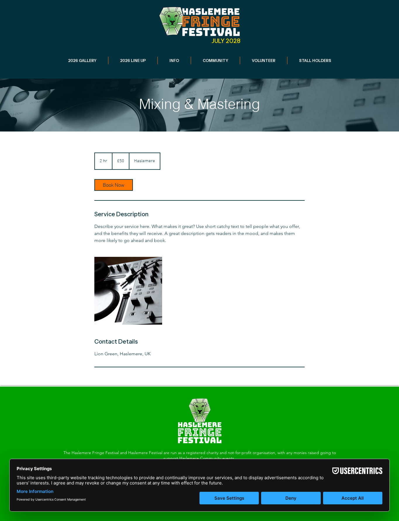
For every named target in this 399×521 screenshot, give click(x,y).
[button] (132, 60)
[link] (113, 185)
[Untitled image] (128, 291)
